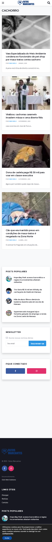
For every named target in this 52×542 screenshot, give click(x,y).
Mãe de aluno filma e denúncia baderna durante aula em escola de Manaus (29, 301)
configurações (7, 533)
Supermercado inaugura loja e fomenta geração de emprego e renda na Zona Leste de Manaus (30, 314)
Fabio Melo (13, 63)
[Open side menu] (3, 3)
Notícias (5, 499)
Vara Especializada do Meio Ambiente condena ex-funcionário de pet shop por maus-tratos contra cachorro (26, 56)
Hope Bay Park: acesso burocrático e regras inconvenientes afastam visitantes (29, 279)
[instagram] (36, 371)
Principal (5, 495)
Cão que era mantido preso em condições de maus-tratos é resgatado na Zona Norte (22, 233)
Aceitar (7, 538)
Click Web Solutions (9, 480)
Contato (5, 502)
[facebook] (15, 371)
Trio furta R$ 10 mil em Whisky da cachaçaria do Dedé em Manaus (28, 291)
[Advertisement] (26, 411)
